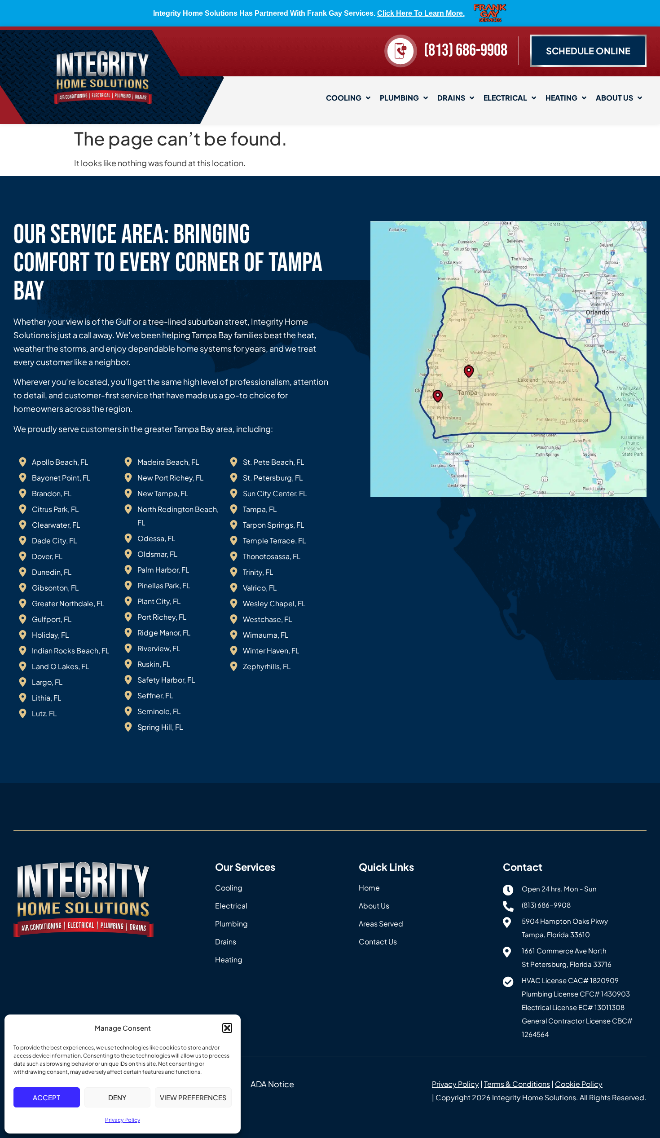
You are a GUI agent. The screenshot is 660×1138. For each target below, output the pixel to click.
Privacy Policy (122, 1119)
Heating (561, 97)
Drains (451, 97)
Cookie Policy (579, 1084)
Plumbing (399, 97)
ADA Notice (272, 1084)
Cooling (343, 97)
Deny (117, 1097)
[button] (227, 1027)
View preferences (193, 1097)
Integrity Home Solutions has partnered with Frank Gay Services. (309, 13)
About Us (614, 97)
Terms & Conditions (517, 1084)
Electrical (505, 97)
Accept (46, 1097)
